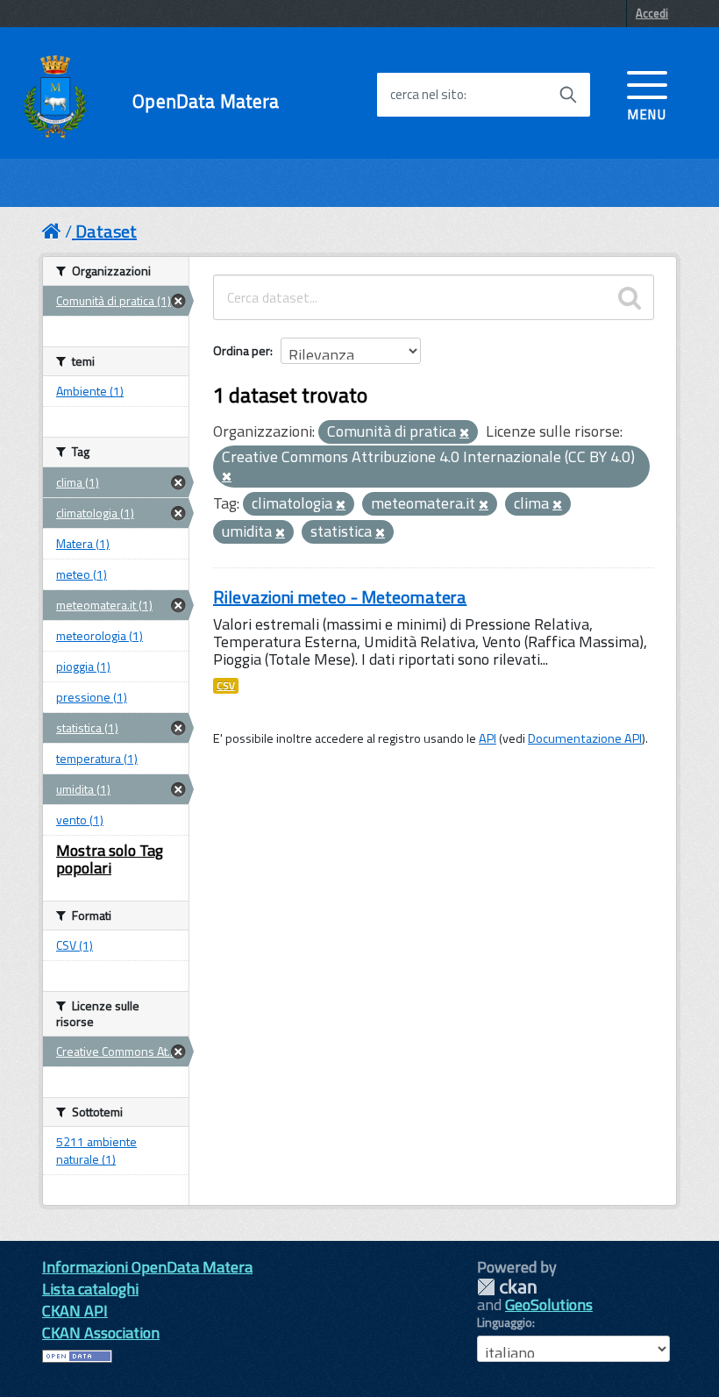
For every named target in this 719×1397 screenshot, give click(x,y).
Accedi (652, 13)
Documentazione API (585, 738)
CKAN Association (101, 1332)
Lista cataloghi (90, 1289)
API (487, 738)
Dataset (106, 231)
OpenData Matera (205, 101)
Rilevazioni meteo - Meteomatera (339, 596)
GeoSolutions (549, 1304)
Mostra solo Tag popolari (109, 859)
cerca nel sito (427, 94)
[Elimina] (464, 433)
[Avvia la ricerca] (568, 95)
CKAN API (75, 1310)
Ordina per (241, 350)
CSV (226, 686)
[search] (629, 297)
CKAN (507, 1287)
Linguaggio (504, 1322)
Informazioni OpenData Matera (147, 1267)
